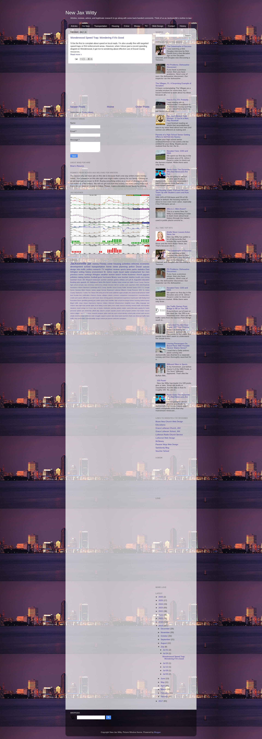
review (124, 275)
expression (134, 298)
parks (134, 269)
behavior (143, 292)
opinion (119, 308)
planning (123, 266)
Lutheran (117, 290)
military (122, 280)
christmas (90, 285)
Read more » (76, 54)
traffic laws (145, 316)
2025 (161, 600)
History (183, 26)
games (116, 280)
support (103, 316)
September (166, 639)
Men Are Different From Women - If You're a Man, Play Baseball (178, 118)
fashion (87, 277)
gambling (85, 300)
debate (105, 285)
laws (77, 305)
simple (72, 316)
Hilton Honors (86, 290)
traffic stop (73, 318)
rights (105, 313)
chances (93, 295)
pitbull (94, 311)
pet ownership (87, 311)
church (139, 275)
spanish (83, 282)
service (147, 313)
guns (100, 277)
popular (113, 311)
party (136, 308)
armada (81, 285)
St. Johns (108, 272)
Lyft (129, 280)
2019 (161, 622)
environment (97, 272)
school (87, 266)
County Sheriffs (107, 287)
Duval (139, 266)
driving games (108, 298)
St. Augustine (137, 280)
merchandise (145, 305)
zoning (146, 277)
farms (101, 282)
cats (85, 285)
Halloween (94, 282)
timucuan (139, 316)
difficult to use (87, 298)
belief (147, 292)
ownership (130, 308)
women (112, 275)
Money (137, 26)
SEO (140, 290)
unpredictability (90, 318)
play (98, 311)
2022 (161, 611)
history (88, 272)
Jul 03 (166, 674)
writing (81, 272)
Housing (115, 26)
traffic (83, 269)
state (93, 316)
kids (78, 269)
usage (98, 318)
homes (131, 300)
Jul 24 (166, 653)
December (165, 629)
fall (115, 285)
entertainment (118, 298)
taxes (128, 269)
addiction (116, 292)
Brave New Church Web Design (169, 422)
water (127, 272)
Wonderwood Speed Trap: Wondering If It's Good (97, 37)
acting (100, 292)
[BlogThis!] (83, 59)
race (119, 277)
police (132, 266)
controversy (99, 285)
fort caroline (120, 285)
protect (134, 311)
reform (72, 313)
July (163, 647)
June (163, 679)
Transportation (100, 26)
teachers (125, 316)
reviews (116, 269)
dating (81, 277)
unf (126, 280)
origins (124, 308)
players (102, 311)
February (165, 693)
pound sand (121, 311)
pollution (74, 277)
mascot (122, 305)
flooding (73, 282)
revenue (88, 313)
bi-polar (76, 295)
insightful (127, 303)
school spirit (140, 313)
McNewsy (160, 441)
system (108, 316)
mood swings (81, 308)
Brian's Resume (77, 166)
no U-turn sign (91, 308)
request (82, 313)
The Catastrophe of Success (179, 46)
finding (144, 298)
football (94, 277)
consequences (133, 295)
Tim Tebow (91, 292)
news (115, 266)
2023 (161, 608)
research (97, 269)
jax (89, 263)
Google (147, 287)
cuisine (80, 298)
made (117, 305)
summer (104, 280)
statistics (141, 269)
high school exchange (122, 300)
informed (111, 303)
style (126, 285)
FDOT (140, 287)
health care (140, 277)
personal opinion (75, 311)
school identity (122, 313)
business (132, 275)
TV (146, 26)
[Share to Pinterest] (91, 59)
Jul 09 (166, 670)
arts (129, 292)
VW (97, 292)
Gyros (72, 290)
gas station (96, 300)
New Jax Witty (81, 12)
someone (88, 316)
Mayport (89, 280)
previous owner (77, 275)
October (164, 636)
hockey (114, 282)
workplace (122, 318)
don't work (95, 298)
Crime (126, 26)
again (121, 292)
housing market (140, 300)
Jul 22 (166, 663)
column (110, 295)
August (164, 643)
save (115, 313)
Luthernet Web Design (165, 438)
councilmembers (144, 295)
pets (78, 282)
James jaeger (96, 290)
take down (115, 316)
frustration (73, 300)
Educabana (160, 425)
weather (104, 275)
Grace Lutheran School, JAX (168, 431)
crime (110, 263)
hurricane (107, 277)
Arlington (96, 275)
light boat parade (84, 305)
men (147, 272)
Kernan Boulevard (108, 290)
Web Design (157, 26)
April (163, 686)
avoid (137, 292)
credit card (73, 298)
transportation (98, 266)
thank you (132, 316)
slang (82, 316)
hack (106, 300)
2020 (161, 618)
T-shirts (85, 292)
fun (143, 272)
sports (123, 269)
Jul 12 (166, 667)
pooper (108, 311)
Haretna (78, 290)
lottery (110, 305)
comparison (123, 295)
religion (77, 313)
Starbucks (78, 292)
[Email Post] (76, 59)
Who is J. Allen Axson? (176, 209)
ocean (124, 282)
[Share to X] (86, 59)
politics (89, 269)
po (128, 282)
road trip (110, 313)
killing (137, 303)
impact (86, 303)
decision (111, 285)
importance (92, 303)
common (116, 295)
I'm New (86, 26)
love (113, 305)
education (145, 280)
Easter (135, 287)
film (104, 282)
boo (80, 295)
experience (126, 298)
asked (133, 292)
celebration (86, 295)
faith (140, 298)
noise (119, 282)
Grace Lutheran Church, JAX (168, 428)
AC (88, 282)
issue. (133, 303)
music (79, 280)
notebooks (106, 308)
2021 (137, 285)
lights (92, 305)
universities (81, 318)
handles (111, 300)
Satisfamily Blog (162, 448)
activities (126, 263)
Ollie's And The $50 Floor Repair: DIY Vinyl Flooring (178, 326)
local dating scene (101, 305)
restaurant (96, 280)
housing (117, 263)
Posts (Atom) (87, 112)
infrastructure (119, 303)
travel (121, 272)
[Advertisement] (109, 84)
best (71, 295)
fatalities (132, 277)
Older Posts (142, 106)
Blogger (157, 732)
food (148, 298)
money (95, 263)
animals (110, 280)
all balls (125, 292)
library (114, 277)
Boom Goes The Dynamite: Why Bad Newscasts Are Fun (178, 172)
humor (147, 300)
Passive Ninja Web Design (167, 444)
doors (102, 298)
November (165, 632)
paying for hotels (143, 308)
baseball (73, 280)
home (109, 266)
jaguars (146, 275)
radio (132, 282)
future (79, 300)
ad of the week (108, 292)
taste (120, 316)
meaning (128, 305)
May (163, 682)
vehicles (135, 263)
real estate (140, 311)
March (164, 689)
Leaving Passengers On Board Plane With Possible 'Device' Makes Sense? (178, 346)
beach (118, 275)
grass (103, 300)
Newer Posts (77, 106)
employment (135, 272)
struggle (97, 316)
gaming (90, 300)
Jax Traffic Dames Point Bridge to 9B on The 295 (177, 307)
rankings (88, 275)
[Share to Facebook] (88, 59)
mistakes (73, 308)
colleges (104, 295)
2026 (161, 597)
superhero (132, 285)
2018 (161, 626)
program (128, 311)
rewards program (97, 313)
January (164, 697)
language (143, 303)
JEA (83, 280)
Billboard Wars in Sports (177, 364)
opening (113, 308)
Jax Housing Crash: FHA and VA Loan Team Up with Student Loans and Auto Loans (172, 192)
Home (110, 106)
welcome (116, 318)
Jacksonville (78, 263)
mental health (135, 305)
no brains (100, 308)
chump (99, 295)
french (108, 282)
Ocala (129, 290)
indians (105, 303)
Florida (103, 263)
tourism (125, 277)
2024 (161, 604)
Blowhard (86, 287)
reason (147, 311)
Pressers (135, 290)
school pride (131, 313)
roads (115, 272)
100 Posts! (161, 381)
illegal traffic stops (76, 303)
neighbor (108, 269)
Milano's (123, 290)
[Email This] (81, 59)
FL (143, 287)
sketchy (77, 316)
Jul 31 (166, 650)
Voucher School (162, 451)
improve (99, 303)
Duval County (138, 282)
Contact (171, 26)
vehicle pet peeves (106, 318)
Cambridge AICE (95, 287)
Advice (80, 287)
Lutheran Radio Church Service (169, 435)
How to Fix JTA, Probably (177, 100)
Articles (74, 26)
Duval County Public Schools (122, 287)
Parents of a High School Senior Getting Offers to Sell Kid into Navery (173, 136)
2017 (161, 701)
